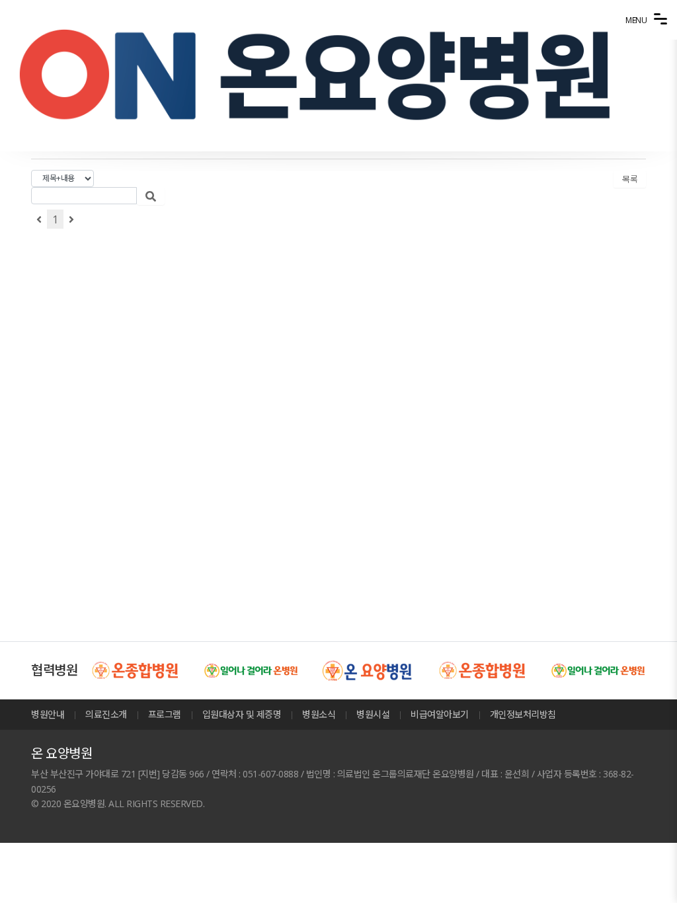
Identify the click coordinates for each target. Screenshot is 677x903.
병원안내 (47, 714)
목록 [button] (629, 179)
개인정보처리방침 (523, 714)
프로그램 (164, 714)
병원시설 (372, 714)
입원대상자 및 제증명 (242, 714)
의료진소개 (106, 714)
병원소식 (318, 714)
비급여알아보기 (440, 714)
